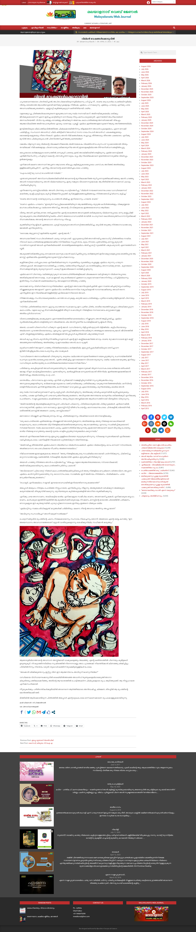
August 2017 (146, 355)
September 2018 (147, 318)
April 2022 (145, 213)
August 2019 (146, 290)
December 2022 (147, 191)
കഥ (117, 42)
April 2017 (145, 366)
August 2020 (146, 270)
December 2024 (147, 123)
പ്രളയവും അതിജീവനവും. (152, 496)
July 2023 (144, 171)
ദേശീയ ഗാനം (115, 807)
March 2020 (145, 276)
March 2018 (145, 335)
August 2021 (146, 236)
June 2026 (145, 72)
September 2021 (147, 233)
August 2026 (146, 66)
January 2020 (146, 281)
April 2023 (145, 179)
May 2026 (144, 75)
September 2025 (147, 97)
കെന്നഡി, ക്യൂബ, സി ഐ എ (40, 743)
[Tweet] (29, 712)
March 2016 (145, 403)
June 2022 (145, 208)
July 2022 (144, 205)
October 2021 (146, 230)
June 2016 (145, 394)
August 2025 (146, 100)
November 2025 (147, 92)
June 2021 (145, 242)
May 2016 (144, 397)
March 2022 (145, 216)
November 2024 (147, 126)
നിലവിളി (115, 830)
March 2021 (145, 250)
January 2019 (146, 307)
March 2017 (145, 369)
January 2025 (146, 120)
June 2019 (145, 295)
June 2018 (145, 326)
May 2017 (144, 363)
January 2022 (146, 222)
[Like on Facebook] (48, 712)
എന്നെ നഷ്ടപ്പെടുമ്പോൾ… (115, 875)
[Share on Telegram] (44, 712)
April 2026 (145, 78)
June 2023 (145, 174)
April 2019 (145, 298)
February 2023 (146, 185)
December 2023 (147, 157)
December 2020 (147, 259)
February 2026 (146, 83)
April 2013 (145, 408)
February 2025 (146, 117)
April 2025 (145, 112)
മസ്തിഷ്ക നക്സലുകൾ (28, 2)
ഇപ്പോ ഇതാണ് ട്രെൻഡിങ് (42, 740)
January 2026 (146, 86)
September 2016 (147, 386)
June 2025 (145, 106)
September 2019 (147, 287)
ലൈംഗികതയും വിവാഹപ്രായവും (41, 908)
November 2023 (147, 160)
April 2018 (145, 332)
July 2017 (144, 358)
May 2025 (144, 109)
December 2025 (147, 89)
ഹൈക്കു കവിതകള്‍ (115, 762)
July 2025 (144, 103)
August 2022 (146, 202)
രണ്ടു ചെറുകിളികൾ (115, 784)
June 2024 (145, 140)
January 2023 (146, 188)
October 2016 (146, 383)
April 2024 (145, 146)
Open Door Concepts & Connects (107, 928)
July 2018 (144, 324)
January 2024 (146, 154)
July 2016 (144, 392)
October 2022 (146, 196)
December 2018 (147, 310)
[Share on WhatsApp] (34, 712)
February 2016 (146, 406)
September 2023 (147, 165)
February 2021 (146, 253)
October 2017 (146, 349)
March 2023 (145, 182)
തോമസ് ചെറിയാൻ (87, 42)
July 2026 (144, 69)
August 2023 (146, 168)
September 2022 (147, 199)
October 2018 (146, 315)
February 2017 (146, 372)
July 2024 (144, 137)
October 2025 (146, 95)
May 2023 (144, 177)
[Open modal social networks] (53, 712)
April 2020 (145, 273)
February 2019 (146, 304)
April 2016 (145, 400)
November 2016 (147, 380)
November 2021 (147, 228)
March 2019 (145, 301)
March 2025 (145, 114)
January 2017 (146, 375)
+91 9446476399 (79, 914)
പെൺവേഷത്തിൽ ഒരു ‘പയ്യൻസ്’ (155, 470)
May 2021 (144, 244)
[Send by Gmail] (39, 712)
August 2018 (146, 321)
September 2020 (147, 267)
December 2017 (147, 343)
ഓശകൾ (115, 852)
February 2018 (146, 338)
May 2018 (144, 329)
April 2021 (145, 247)
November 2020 (147, 261)
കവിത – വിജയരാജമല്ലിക (152, 473)
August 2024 (146, 134)
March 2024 (145, 148)
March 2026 (145, 81)
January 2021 (146, 256)
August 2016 (146, 389)
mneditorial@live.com (81, 916)
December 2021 (147, 225)
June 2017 (145, 360)
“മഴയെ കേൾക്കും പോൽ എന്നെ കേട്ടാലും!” (158, 490)
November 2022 (147, 194)
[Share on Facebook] (22, 712)
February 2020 (146, 278)
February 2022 (146, 219)
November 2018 (147, 312)
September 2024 (147, 131)
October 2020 (146, 264)
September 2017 (147, 352)
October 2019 (146, 284)
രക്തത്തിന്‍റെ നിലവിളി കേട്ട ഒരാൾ (155, 462)
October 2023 (146, 162)
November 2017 (147, 346)
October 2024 (146, 129)
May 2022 (144, 211)
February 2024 (146, 151)
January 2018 (146, 341)
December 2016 (147, 377)
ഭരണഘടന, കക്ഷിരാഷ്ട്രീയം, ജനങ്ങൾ (42, 916)
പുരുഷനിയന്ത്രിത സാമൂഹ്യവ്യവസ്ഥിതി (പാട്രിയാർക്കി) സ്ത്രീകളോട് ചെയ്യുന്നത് (72, 2)
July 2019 (144, 293)
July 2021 (144, 239)
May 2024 (144, 143)
